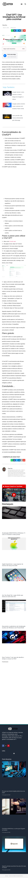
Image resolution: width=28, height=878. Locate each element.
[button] (21, 4)
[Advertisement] (14, 183)
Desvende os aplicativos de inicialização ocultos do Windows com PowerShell (13, 627)
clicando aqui (12, 241)
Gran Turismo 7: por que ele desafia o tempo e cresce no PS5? (13, 658)
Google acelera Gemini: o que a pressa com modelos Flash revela (18, 106)
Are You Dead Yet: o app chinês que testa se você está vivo (12, 595)
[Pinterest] (8, 746)
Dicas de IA (13, 27)
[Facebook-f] (3, 746)
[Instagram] (6, 746)
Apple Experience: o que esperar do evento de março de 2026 (12, 564)
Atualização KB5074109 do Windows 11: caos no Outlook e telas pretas (13, 533)
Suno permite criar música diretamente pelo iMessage (17, 118)
